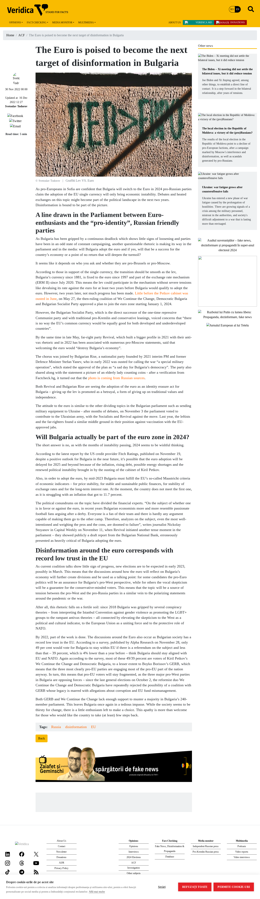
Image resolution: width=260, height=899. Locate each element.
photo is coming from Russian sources (116, 378)
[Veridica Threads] (22, 863)
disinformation (76, 727)
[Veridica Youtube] (36, 863)
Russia (56, 727)
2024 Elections (134, 857)
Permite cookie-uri (234, 886)
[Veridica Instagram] (7, 863)
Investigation (133, 867)
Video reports (241, 851)
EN (237, 9)
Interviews (134, 851)
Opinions (15, 22)
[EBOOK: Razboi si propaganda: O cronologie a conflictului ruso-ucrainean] (227, 280)
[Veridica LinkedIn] (7, 854)
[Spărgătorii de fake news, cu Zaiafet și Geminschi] (114, 765)
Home (10, 35)
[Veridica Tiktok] (7, 871)
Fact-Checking (36, 22)
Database (169, 856)
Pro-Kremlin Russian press (206, 851)
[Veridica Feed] (36, 871)
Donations (237, 22)
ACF (21, 35)
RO (232, 9)
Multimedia (86, 22)
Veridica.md (204, 22)
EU (93, 727)
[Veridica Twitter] (36, 854)
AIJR (61, 862)
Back (41, 738)
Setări (162, 886)
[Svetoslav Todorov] (16, 78)
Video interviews (242, 857)
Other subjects (134, 873)
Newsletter (61, 851)
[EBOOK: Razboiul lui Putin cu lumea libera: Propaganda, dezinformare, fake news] (227, 314)
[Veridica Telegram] (22, 871)
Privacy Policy (61, 868)
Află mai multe (97, 891)
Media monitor (62, 22)
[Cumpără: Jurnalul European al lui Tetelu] (227, 325)
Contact (61, 846)
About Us (174, 22)
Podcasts (241, 846)
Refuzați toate (195, 886)
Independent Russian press (206, 846)
